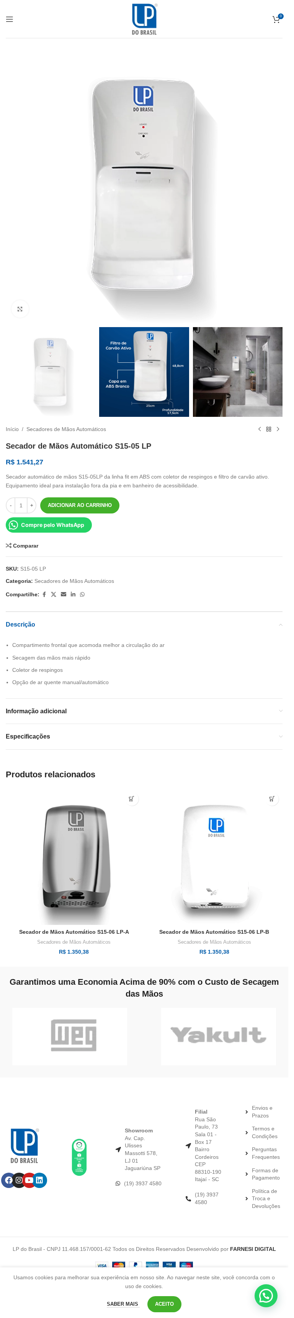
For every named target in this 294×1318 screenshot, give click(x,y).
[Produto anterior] (259, 429)
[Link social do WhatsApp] (82, 594)
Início (12, 429)
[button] (132, 799)
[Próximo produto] (278, 429)
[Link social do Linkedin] (73, 594)
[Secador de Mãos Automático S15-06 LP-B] (214, 856)
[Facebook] (8, 1180)
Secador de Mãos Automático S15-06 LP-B (214, 932)
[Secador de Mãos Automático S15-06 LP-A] (74, 856)
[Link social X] (54, 594)
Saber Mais (123, 1304)
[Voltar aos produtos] (268, 429)
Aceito (164, 1304)
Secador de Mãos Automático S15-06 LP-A (74, 932)
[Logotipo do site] (144, 18)
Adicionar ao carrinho (80, 505)
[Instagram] (19, 1180)
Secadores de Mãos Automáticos (66, 429)
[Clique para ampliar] (20, 309)
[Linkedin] (39, 1180)
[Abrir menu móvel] (9, 19)
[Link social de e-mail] (64, 594)
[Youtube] (29, 1180)
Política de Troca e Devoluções (266, 1198)
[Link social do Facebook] (44, 594)
